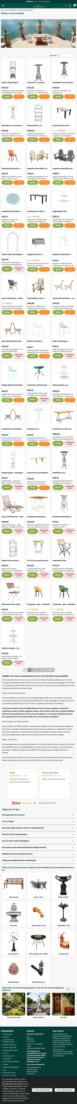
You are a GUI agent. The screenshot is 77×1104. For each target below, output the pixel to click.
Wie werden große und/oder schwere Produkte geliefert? (23, 828)
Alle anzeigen (48, 670)
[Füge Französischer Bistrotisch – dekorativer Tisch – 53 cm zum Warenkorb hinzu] (18, 225)
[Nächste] (39, 670)
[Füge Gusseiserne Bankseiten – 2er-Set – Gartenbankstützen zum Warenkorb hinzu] (69, 312)
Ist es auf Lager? (8, 821)
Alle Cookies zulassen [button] (64, 1090)
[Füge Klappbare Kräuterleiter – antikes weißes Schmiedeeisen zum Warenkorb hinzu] (69, 269)
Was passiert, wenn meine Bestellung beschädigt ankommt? (24, 847)
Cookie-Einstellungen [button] (42, 1090)
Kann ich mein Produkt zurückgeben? (15, 841)
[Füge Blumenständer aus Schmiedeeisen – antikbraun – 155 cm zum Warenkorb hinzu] (44, 139)
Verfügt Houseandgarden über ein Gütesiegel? (19, 860)
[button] (3, 6)
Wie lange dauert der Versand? (13, 815)
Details (7, 96)
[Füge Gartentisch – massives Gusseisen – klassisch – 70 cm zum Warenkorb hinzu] (44, 96)
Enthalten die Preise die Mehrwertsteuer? (17, 854)
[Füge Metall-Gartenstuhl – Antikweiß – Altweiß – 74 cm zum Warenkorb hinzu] (44, 356)
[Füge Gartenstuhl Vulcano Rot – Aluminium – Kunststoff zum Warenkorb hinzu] (18, 182)
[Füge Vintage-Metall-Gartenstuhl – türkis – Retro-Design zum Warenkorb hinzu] (18, 400)
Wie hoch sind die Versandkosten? (14, 834)
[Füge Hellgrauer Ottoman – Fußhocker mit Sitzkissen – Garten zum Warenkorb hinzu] (44, 269)
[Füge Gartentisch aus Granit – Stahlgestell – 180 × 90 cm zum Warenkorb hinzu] (69, 139)
